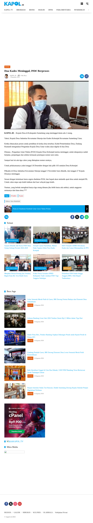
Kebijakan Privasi (61, 512)
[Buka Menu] (81, 3)
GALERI (17, 512)
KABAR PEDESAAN (12, 240)
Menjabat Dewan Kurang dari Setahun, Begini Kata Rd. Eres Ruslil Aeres (17, 275)
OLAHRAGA (48, 512)
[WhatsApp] (87, 217)
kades (14, 196)
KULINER (37, 512)
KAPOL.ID (13, 75)
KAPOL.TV (18, 441)
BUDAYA (7, 512)
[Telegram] (82, 217)
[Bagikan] (87, 76)
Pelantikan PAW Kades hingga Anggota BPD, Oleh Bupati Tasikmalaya (72, 276)
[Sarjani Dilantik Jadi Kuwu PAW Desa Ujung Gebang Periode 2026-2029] (17, 234)
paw (21, 196)
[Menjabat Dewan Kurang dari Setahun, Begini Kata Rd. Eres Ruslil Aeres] (17, 262)
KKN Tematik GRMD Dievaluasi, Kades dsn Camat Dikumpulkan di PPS (75, 247)
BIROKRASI (67, 240)
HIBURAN (26, 512)
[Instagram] (15, 504)
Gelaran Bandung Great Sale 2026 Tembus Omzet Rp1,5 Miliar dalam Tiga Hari (55, 318)
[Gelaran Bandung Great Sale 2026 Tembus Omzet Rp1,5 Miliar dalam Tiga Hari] (14, 320)
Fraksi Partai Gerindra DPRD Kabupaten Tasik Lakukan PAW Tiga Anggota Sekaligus (45, 276)
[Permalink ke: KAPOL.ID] (7, 76)
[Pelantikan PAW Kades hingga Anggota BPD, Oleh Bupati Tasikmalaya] (75, 262)
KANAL (7, 67)
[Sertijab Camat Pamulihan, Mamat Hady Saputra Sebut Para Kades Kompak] (46, 234)
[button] (87, 3)
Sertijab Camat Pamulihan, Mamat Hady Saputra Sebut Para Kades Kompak (45, 248)
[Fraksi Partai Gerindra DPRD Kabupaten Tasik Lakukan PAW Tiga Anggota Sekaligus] (46, 262)
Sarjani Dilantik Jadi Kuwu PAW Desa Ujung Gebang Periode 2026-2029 (17, 247)
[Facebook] (72, 217)
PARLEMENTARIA (11, 268)
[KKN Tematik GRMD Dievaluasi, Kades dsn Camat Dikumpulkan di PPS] (75, 234)
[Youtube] (20, 504)
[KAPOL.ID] (14, 3)
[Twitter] (77, 217)
